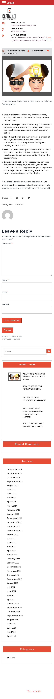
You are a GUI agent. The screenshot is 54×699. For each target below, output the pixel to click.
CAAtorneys (37, 50)
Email (5, 292)
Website (5, 304)
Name (5, 280)
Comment (7, 244)
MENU (10, 3)
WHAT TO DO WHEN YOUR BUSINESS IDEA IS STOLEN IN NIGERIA (34, 377)
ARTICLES (19, 204)
